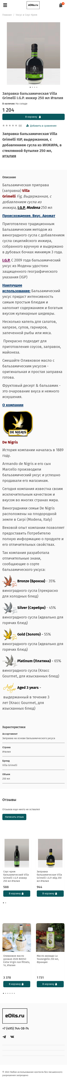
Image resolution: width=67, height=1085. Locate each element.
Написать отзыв (14, 816)
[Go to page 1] (3, 902)
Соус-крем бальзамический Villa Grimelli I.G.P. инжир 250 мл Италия (16, 876)
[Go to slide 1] (30, 87)
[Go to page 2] (5, 902)
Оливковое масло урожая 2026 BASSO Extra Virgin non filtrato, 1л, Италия (16, 960)
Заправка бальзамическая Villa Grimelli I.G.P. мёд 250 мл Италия (49, 876)
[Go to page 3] (7, 993)
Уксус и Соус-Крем (26, 14)
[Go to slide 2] (32, 87)
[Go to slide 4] (36, 87)
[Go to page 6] (14, 993)
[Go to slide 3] (34, 87)
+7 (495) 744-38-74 (15, 1028)
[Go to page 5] (12, 993)
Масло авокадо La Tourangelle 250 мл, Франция (48, 959)
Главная (7, 14)
